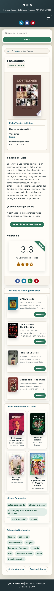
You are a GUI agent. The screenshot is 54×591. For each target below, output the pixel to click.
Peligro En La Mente (29, 353)
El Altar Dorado (27, 299)
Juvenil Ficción (15, 542)
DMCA (32, 586)
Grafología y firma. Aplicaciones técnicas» (22, 511)
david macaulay (19, 519)
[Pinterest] (32, 22)
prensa (34, 519)
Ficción (17, 51)
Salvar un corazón (38, 438)
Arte (10, 553)
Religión (29, 542)
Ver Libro (40, 314)
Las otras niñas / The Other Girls (27, 325)
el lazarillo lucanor (37, 505)
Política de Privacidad (35, 583)
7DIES (27, 5)
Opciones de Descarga (27, 224)
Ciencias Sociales (16, 559)
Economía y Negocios (18, 548)
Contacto (23, 586)
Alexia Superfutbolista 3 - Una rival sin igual (38, 481)
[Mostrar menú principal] (49, 17)
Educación (23, 537)
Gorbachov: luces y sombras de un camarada (16, 440)
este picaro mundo (16, 505)
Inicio (8, 51)
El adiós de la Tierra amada (32, 379)
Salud (39, 553)
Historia (35, 548)
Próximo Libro (36, 569)
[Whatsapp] (30, 281)
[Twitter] (21, 22)
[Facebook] (27, 22)
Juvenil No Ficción (24, 553)
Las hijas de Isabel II (16, 478)
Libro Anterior (17, 569)
